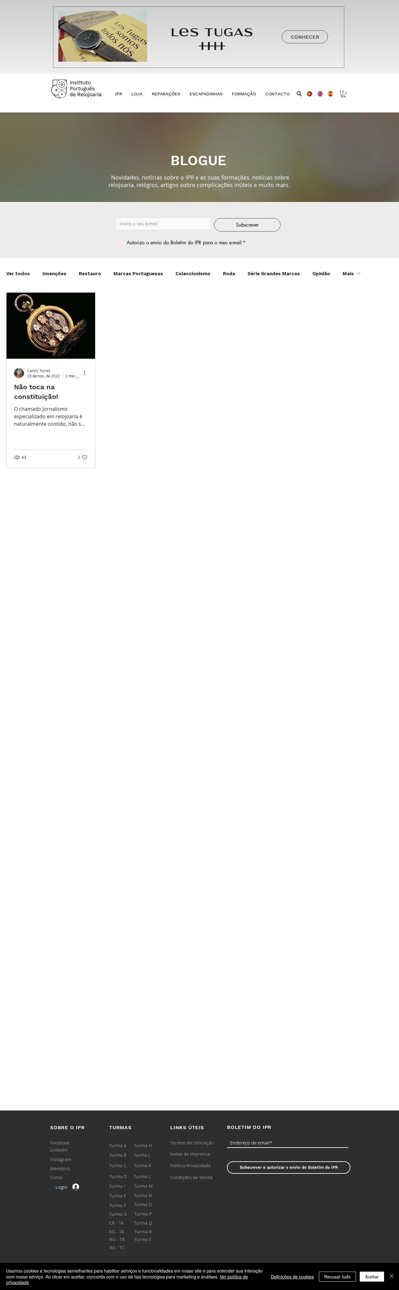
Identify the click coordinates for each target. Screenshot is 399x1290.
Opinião (321, 273)
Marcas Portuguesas (138, 273)
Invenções (54, 273)
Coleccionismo (192, 273)
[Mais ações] (86, 373)
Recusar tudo (337, 1276)
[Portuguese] (307, 93)
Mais (348, 273)
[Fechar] (391, 1276)
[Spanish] (328, 93)
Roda (229, 273)
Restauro (90, 273)
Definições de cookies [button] (292, 1276)
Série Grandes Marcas (274, 273)
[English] (318, 93)
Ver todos (18, 273)
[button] (137, 94)
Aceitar (372, 1276)
